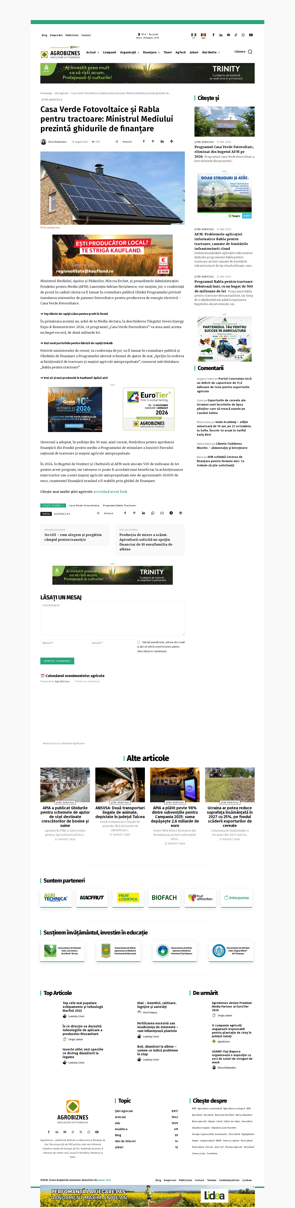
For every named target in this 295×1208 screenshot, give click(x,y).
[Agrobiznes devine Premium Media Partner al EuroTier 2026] (199, 1007)
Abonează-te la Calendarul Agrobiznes (64, 743)
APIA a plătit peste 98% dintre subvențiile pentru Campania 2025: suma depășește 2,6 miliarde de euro (175, 816)
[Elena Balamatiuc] (44, 142)
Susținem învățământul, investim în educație (96, 932)
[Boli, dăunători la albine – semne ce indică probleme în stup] (124, 1051)
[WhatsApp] (243, 35)
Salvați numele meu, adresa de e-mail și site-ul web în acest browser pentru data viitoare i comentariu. (161, 647)
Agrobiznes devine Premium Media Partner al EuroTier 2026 (232, 1006)
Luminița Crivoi (76, 1016)
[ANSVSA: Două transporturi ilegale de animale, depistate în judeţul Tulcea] (120, 785)
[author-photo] (65, 1016)
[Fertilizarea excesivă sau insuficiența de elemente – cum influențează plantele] (124, 1028)
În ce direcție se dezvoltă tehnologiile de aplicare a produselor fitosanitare (82, 1030)
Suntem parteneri (64, 880)
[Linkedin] (221, 35)
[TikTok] (236, 35)
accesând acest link (110, 492)
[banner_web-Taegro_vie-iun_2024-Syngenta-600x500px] (224, 196)
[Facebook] (213, 35)
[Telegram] (171, 513)
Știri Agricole (61, 93)
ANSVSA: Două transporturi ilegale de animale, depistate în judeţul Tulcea (120, 812)
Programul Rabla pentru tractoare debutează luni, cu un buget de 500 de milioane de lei (223, 286)
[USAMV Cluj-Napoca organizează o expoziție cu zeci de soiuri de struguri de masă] (199, 1056)
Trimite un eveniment (87, 681)
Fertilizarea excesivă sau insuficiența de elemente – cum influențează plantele (157, 1027)
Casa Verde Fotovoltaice (84, 505)
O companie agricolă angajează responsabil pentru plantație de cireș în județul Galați (231, 1031)
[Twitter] (81, 1132)
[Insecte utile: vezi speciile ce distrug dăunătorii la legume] (50, 1054)
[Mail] (228, 35)
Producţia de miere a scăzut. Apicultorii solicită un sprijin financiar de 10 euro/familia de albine (145, 542)
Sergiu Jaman (75, 1039)
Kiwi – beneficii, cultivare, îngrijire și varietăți (156, 1005)
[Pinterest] (153, 141)
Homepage (46, 93)
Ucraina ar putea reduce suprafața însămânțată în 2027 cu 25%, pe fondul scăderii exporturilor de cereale (230, 816)
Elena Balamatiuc (57, 142)
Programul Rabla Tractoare (119, 505)
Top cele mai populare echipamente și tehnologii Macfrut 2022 (83, 1007)
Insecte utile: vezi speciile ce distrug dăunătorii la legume (83, 1053)
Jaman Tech (104, 1180)
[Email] (162, 513)
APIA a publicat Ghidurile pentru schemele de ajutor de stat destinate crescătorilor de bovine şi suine (65, 816)
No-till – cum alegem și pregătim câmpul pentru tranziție (73, 537)
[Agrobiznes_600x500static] (75, 409)
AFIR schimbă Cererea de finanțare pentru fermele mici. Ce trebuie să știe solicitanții (220, 461)
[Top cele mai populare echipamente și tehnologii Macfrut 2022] (50, 1007)
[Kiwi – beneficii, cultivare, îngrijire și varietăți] (124, 1007)
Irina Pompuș (150, 1012)
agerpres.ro (62, 514)
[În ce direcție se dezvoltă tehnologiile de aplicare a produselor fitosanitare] (50, 1031)
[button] (243, 52)
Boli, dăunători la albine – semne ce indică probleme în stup (157, 1050)
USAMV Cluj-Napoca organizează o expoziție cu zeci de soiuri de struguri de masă (232, 1057)
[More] (171, 141)
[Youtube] (251, 35)
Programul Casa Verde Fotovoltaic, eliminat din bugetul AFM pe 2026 (224, 152)
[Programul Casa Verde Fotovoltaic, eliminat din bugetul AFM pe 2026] (224, 122)
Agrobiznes (224, 1041)
